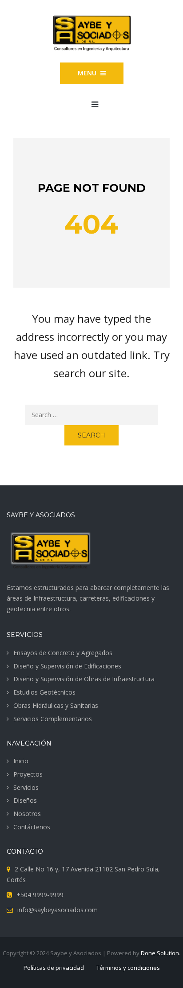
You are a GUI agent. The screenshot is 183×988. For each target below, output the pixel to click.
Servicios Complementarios (52, 719)
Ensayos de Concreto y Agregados (62, 652)
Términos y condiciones (128, 968)
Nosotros (27, 813)
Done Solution (160, 953)
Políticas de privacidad (54, 968)
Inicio (20, 761)
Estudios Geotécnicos (44, 692)
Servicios (26, 787)
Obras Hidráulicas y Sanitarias (55, 705)
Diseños (25, 800)
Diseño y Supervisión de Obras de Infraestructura (84, 679)
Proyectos (28, 774)
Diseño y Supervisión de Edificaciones (67, 666)
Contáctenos (31, 827)
